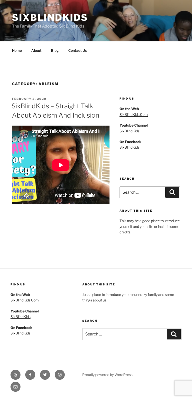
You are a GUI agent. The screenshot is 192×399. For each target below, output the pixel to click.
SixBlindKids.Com (134, 114)
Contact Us (77, 50)
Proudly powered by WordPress (107, 374)
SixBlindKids (50, 17)
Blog (55, 50)
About (36, 50)
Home (17, 50)
